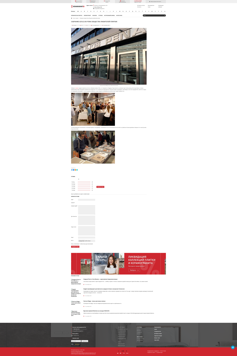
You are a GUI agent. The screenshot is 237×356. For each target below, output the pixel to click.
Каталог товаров (121, 327)
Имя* (72, 199)
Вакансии (139, 330)
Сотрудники (139, 332)
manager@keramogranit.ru (99, 8)
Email (72, 237)
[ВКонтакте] (73, 170)
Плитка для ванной (121, 330)
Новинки (119, 341)
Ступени (100, 15)
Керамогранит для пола (122, 329)
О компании (139, 327)
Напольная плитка (121, 334)
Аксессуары (119, 15)
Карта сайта (156, 340)
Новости (138, 329)
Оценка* (73, 202)
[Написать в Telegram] (233, 347)
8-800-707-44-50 (137, 2)
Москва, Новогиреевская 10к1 (79, 327)
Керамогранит (87, 15)
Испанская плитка (121, 336)
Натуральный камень (109, 15)
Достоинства (74, 216)
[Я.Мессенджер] (77, 170)
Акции (155, 329)
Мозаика (94, 15)
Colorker (76, 88)
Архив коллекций (121, 345)
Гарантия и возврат (158, 335)
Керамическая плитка (76, 15)
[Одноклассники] (75, 170)
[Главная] (71, 18)
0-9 (78, 11)
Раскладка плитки (140, 338)
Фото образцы (140, 340)
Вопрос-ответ (157, 337)
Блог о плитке (140, 336)
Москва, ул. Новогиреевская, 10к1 (101, 5)
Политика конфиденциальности (77, 351)
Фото (72, 240)
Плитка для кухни (121, 332)
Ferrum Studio (163, 350)
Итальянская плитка (122, 338)
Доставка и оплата (158, 333)
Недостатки (73, 226)
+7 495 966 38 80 (138, 1)
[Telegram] (72, 170)
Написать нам (75, 338)
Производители (157, 327)
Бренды (73, 11)
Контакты (139, 333)
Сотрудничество (157, 331)
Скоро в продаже (121, 343)
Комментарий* (74, 205)
